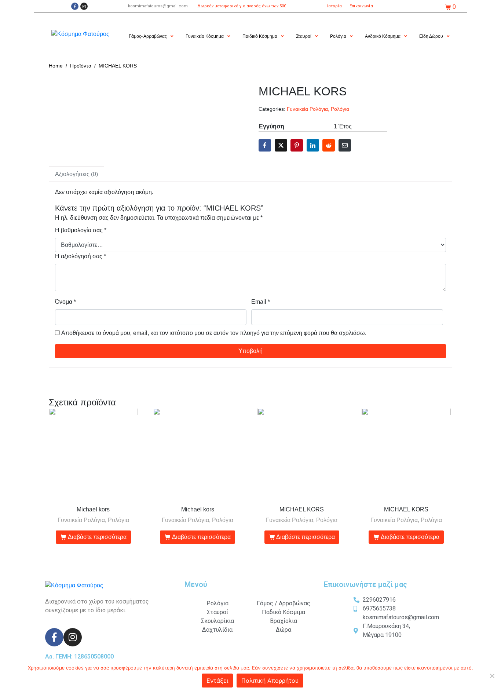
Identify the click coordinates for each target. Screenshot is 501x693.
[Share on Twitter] (281, 145)
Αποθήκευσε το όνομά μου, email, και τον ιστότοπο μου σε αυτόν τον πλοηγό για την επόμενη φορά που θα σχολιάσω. (213, 333)
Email (260, 302)
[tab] (76, 174)
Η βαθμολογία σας (80, 230)
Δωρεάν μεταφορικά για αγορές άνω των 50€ (241, 6)
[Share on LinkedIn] (313, 145)
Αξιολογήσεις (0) (76, 174)
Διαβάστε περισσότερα (97, 537)
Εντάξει (217, 680)
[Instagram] (84, 6)
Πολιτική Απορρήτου (270, 680)
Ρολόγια (340, 109)
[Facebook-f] (74, 6)
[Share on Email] (345, 145)
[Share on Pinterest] (296, 145)
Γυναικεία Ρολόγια (307, 109)
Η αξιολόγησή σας (80, 256)
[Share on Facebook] (265, 145)
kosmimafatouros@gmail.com (158, 6)
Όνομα (65, 302)
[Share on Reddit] (328, 145)
